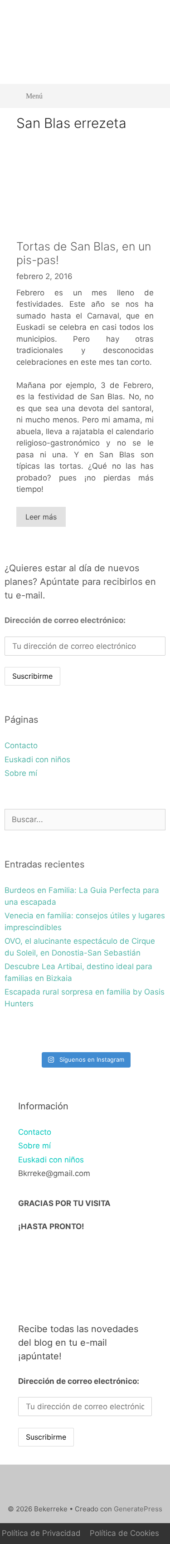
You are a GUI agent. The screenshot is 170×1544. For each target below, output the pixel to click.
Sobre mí (21, 773)
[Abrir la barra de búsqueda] (152, 96)
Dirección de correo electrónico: (65, 620)
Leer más (41, 516)
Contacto (21, 745)
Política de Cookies (124, 1533)
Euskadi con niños (37, 759)
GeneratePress (138, 1509)
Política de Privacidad (41, 1533)
